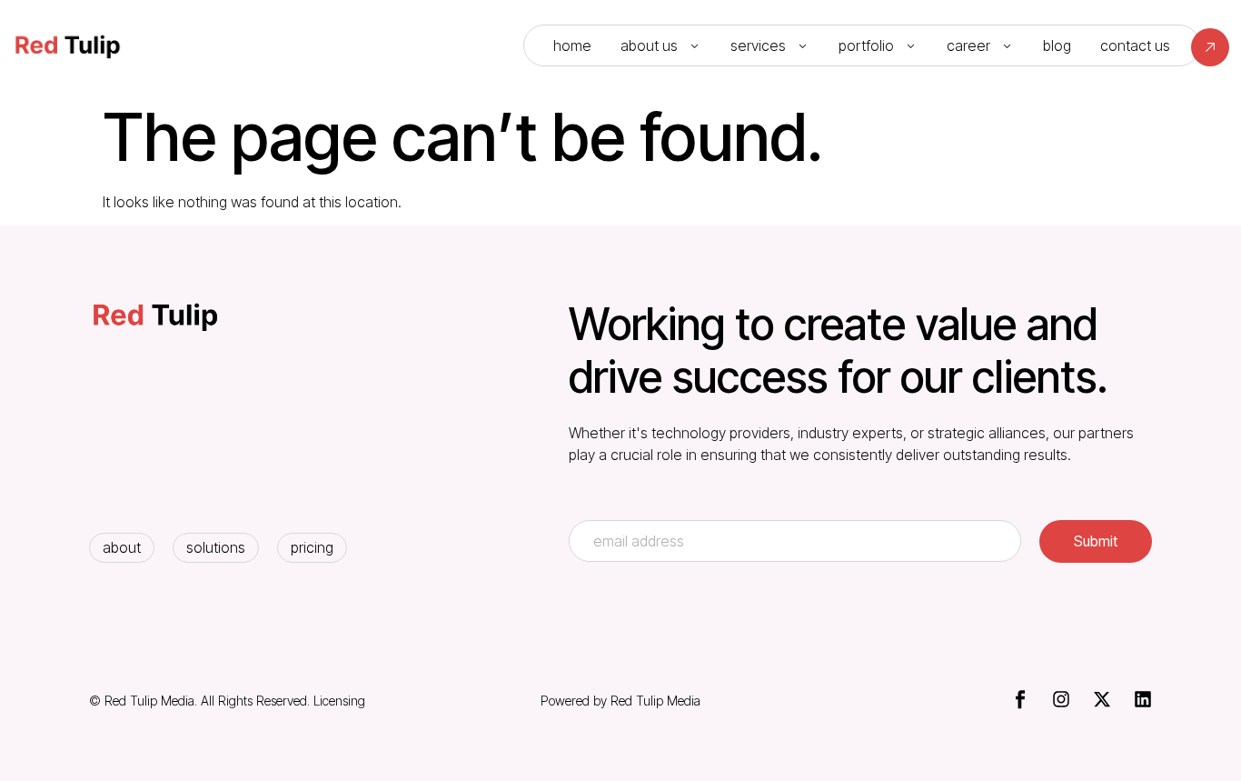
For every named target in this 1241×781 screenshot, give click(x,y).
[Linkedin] (1143, 699)
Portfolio (866, 45)
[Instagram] (1061, 699)
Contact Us (1135, 45)
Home (572, 45)
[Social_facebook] (1020, 699)
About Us (649, 45)
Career (968, 45)
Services (758, 45)
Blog (1057, 45)
